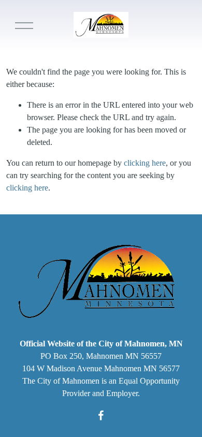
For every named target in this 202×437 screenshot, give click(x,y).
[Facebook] (101, 415)
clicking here (145, 162)
